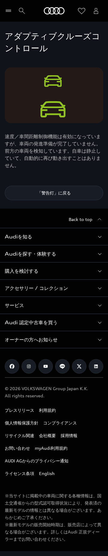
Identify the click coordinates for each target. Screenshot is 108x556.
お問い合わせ (17, 448)
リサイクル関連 (19, 435)
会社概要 (47, 435)
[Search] (22, 11)
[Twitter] (79, 366)
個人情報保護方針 (21, 422)
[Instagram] (29, 366)
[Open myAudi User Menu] (96, 11)
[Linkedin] (96, 366)
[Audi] (54, 10)
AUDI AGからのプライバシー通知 (36, 460)
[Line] (62, 366)
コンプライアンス (60, 422)
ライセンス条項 (19, 473)
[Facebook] (12, 366)
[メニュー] (10, 11)
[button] (54, 236)
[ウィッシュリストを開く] (81, 11)
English (47, 473)
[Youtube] (45, 366)
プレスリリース (19, 410)
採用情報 (69, 435)
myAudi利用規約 (51, 448)
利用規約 (47, 410)
